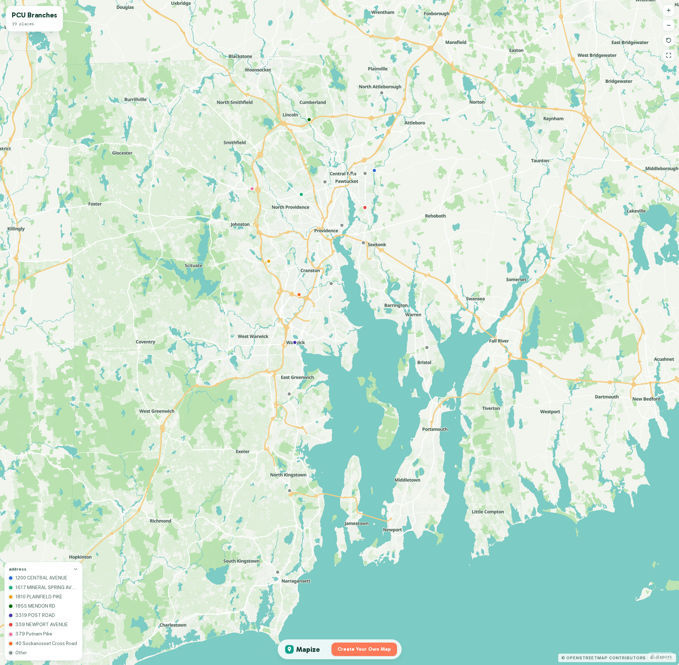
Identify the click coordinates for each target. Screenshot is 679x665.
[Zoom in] (669, 10)
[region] (339, 332)
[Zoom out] (669, 25)
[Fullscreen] (669, 55)
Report (664, 656)
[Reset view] (669, 40)
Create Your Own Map (364, 649)
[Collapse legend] (75, 569)
